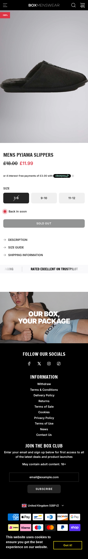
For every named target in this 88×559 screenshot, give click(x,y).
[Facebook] (29, 363)
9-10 (44, 198)
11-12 (71, 198)
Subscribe (44, 489)
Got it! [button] (67, 545)
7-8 (16, 198)
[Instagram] (48, 363)
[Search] (73, 5)
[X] (39, 363)
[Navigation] (5, 5)
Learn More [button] (15, 552)
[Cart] (82, 5)
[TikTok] (58, 363)
